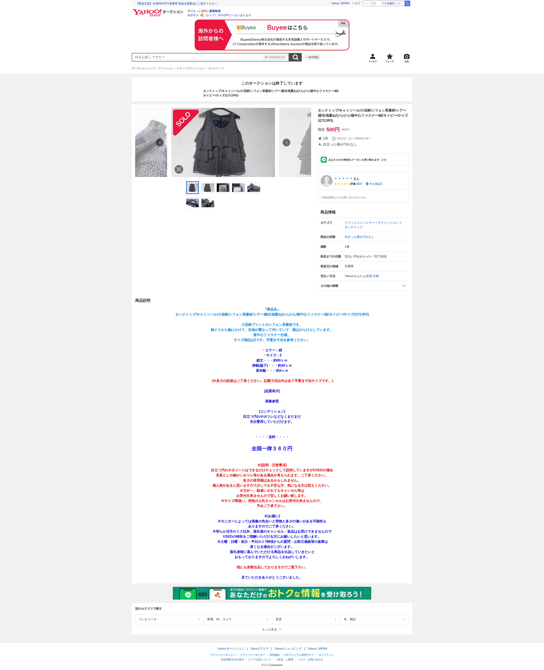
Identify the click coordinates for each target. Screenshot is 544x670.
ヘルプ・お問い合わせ (310, 659)
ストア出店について (259, 659)
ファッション (165, 68)
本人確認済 (376, 183)
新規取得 (215, 11)
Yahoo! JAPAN (340, 3)
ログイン (192, 15)
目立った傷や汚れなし (359, 237)
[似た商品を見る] (179, 169)
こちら (363, 197)
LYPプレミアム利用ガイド (299, 654)
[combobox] (198, 57)
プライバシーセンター (252, 654)
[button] (363, 286)
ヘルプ (356, 3)
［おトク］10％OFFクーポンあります (227, 15)
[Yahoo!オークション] (158, 10)
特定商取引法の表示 (232, 659)
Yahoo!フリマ (259, 648)
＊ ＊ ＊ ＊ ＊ (343, 178)
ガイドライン (326, 654)
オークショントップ (143, 68)
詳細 (383, 159)
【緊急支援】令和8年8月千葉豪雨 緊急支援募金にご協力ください (176, 3)
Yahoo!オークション (230, 648)
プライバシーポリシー (223, 654)
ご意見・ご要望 (284, 659)
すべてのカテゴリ (275, 57)
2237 (359, 183)
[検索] (407, 3)
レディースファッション (191, 68)
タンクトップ (216, 68)
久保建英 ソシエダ (394, 3)
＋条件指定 (312, 57)
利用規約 (275, 654)
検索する (295, 57)
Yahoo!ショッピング (288, 648)
